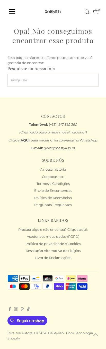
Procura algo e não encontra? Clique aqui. (53, 230)
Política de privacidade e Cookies (53, 244)
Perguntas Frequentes (53, 205)
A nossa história (53, 169)
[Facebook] (9, 310)
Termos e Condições (53, 184)
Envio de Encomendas (53, 191)
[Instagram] (16, 310)
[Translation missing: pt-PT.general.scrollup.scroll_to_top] (96, 335)
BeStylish (56, 333)
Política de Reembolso (53, 198)
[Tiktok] (28, 310)
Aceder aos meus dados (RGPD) (53, 237)
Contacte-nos (53, 177)
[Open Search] (87, 12)
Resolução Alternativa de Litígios (53, 251)
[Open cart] (96, 12)
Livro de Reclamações (53, 258)
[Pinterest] (22, 310)
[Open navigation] (12, 11)
